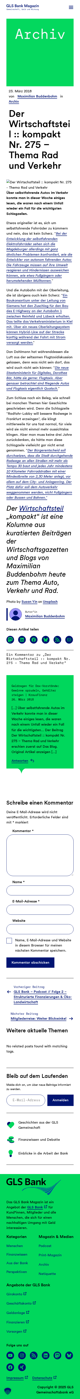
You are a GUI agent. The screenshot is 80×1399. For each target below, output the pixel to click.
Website (18, 921)
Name (18, 882)
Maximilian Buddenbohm (37, 96)
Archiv (14, 101)
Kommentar (22, 831)
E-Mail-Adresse (25, 901)
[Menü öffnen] (71, 7)
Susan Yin (29, 601)
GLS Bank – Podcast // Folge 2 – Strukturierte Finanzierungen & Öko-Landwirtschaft (43, 997)
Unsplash (50, 601)
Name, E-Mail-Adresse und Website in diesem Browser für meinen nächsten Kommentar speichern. (43, 945)
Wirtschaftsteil (41, 508)
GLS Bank (35, 1207)
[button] (7, 1391)
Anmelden (60, 1100)
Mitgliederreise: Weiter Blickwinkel (38, 1018)
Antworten (20, 761)
